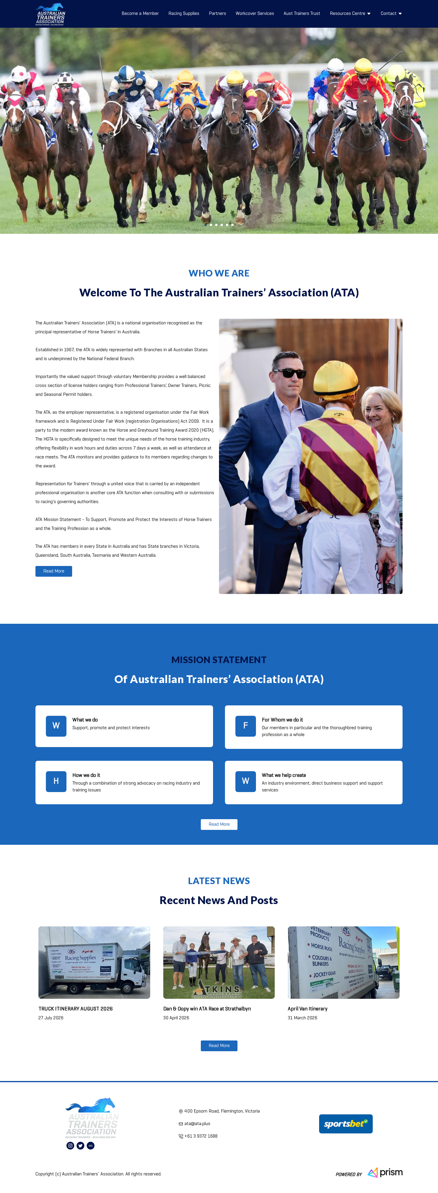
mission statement (219, 659)
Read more (53, 571)
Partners (217, 14)
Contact (389, 14)
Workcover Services (255, 14)
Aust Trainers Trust (302, 14)
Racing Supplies (183, 14)
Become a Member (140, 14)
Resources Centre (347, 14)
